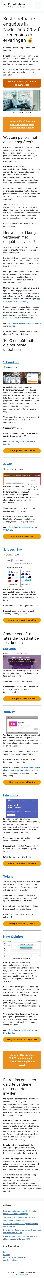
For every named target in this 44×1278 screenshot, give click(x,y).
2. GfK (7, 464)
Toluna (8, 876)
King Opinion (13, 936)
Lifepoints (10, 795)
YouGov (9, 712)
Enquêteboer (16, 4)
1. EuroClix (11, 362)
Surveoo (9, 649)
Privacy (6, 1252)
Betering (6, 1255)
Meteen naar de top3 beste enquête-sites (22, 83)
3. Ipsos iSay (12, 549)
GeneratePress (22, 1275)
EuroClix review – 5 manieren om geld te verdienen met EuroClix (22, 124)
